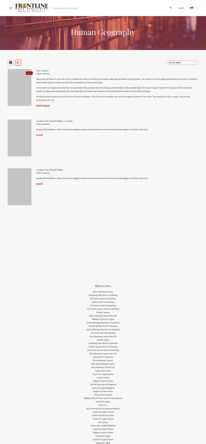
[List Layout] (18, 62)
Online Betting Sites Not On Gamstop (103, 322)
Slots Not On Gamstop (103, 357)
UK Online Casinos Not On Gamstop (103, 309)
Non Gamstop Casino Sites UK (103, 315)
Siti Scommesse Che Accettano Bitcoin (103, 408)
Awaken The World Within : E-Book (54, 120)
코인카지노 (103, 405)
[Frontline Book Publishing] (31, 8)
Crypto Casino (103, 377)
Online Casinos (103, 312)
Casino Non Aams (103, 370)
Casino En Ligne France (103, 374)
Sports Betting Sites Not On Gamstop (103, 329)
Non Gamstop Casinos (103, 291)
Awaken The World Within (49, 169)
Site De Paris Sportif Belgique (103, 384)
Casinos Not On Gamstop (103, 302)
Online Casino (103, 340)
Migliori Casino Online (103, 381)
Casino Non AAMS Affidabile (103, 425)
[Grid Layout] (11, 62)
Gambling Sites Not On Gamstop (103, 295)
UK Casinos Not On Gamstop (103, 298)
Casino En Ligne (103, 401)
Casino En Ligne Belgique (103, 388)
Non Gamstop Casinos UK (103, 367)
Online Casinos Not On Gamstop (103, 346)
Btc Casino (103, 422)
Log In (181, 8)
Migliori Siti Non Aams (103, 391)
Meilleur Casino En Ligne (103, 319)
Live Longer (42, 70)
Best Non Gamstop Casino (103, 364)
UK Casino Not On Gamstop (103, 333)
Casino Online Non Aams (103, 415)
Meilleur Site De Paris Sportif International (103, 398)
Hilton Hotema (42, 73)
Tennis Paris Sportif (103, 394)
